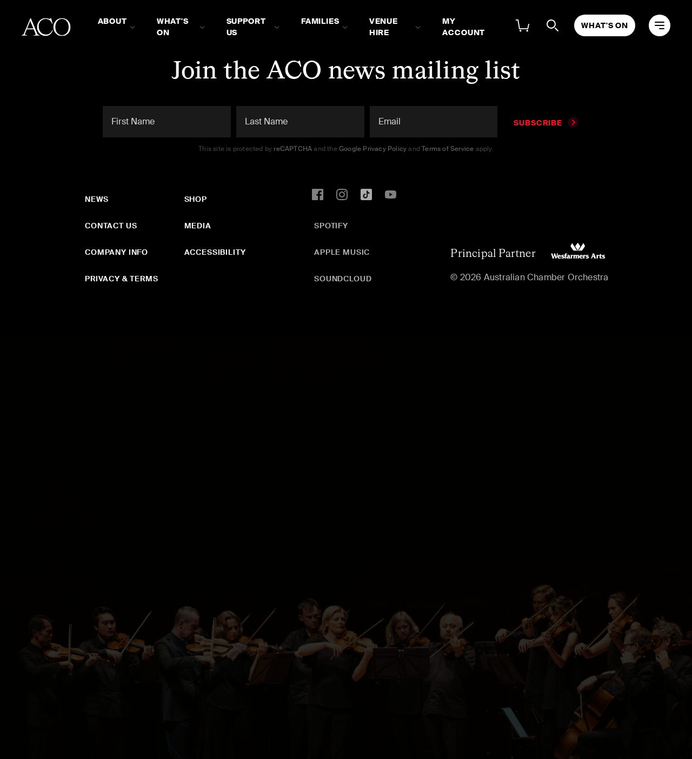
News (96, 199)
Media (197, 225)
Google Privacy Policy (373, 148)
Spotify (331, 225)
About (112, 21)
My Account (463, 26)
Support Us (246, 26)
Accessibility (215, 252)
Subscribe (538, 123)
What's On (173, 26)
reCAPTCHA (293, 148)
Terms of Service (448, 148)
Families (320, 21)
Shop (195, 199)
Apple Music (342, 252)
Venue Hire (383, 26)
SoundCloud (342, 278)
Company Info (116, 252)
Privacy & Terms (121, 278)
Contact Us (111, 225)
